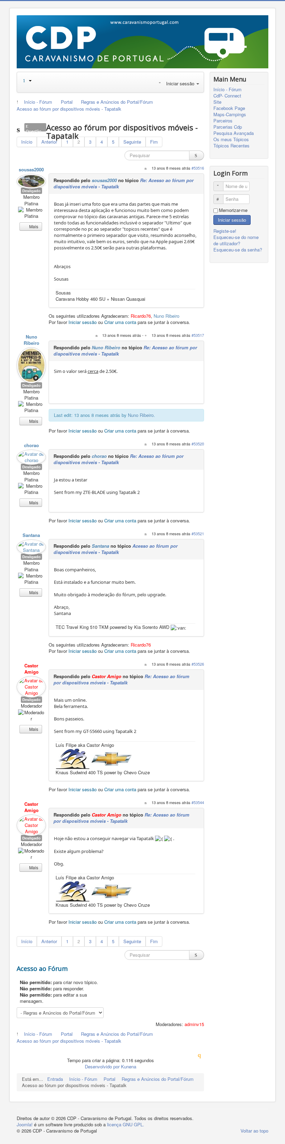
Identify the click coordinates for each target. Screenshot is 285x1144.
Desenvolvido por (102, 1066)
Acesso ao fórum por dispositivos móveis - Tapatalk (116, 549)
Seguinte (132, 141)
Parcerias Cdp (227, 127)
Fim (154, 141)
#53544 (198, 802)
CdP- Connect (227, 96)
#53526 (198, 664)
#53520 (198, 443)
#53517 (198, 335)
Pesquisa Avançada (233, 133)
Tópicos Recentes (231, 146)
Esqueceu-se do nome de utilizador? (236, 240)
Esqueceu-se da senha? (237, 249)
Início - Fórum (227, 89)
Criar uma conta (120, 322)
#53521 (198, 533)
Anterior (49, 141)
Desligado (31, 190)
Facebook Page (229, 108)
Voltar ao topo (254, 1130)
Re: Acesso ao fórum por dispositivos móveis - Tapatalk (119, 459)
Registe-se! (225, 231)
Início (26, 141)
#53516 (198, 168)
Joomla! (25, 1124)
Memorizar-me (233, 210)
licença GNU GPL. (125, 1124)
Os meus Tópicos (231, 139)
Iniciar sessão (82, 322)
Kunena (128, 1066)
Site (217, 102)
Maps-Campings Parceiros (229, 117)
